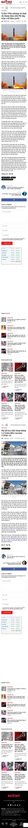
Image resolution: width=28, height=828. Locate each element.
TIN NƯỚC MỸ (10, 325)
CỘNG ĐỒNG (4, 10)
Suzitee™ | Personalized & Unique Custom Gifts (13, 824)
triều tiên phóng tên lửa (7, 179)
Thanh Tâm (6, 438)
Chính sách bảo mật (21, 824)
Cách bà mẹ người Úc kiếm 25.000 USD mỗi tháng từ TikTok (16, 343)
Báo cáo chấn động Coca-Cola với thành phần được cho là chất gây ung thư (16, 336)
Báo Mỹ (14, 820)
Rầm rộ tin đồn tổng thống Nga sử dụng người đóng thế (16, 351)
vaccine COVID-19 (6, 548)
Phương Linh (6, 21)
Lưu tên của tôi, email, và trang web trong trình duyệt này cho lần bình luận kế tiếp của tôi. (14, 239)
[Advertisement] (11, 289)
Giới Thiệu (2, 823)
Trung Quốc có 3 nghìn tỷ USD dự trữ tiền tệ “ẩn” (16, 320)
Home (2, 7)
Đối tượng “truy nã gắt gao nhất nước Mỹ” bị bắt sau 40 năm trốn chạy (16, 329)
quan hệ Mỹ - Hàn (5, 177)
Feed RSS (6, 823)
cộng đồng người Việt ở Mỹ (12, 811)
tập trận (13, 177)
